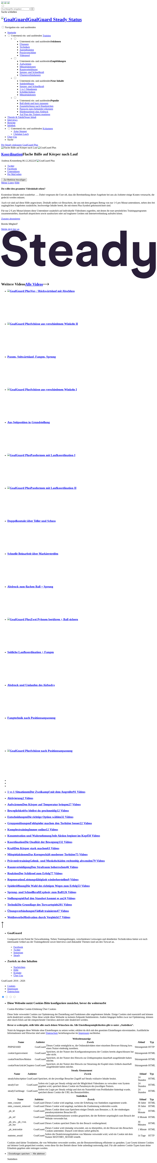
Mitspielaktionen (28, 66)
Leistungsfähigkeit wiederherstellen (42, 879)
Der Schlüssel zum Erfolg (34, 873)
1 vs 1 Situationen (28, 89)
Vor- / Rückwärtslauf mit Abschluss (53, 291)
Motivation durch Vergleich (38, 917)
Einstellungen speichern (19, 1154)
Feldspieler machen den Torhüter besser (49, 823)
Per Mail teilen (14, 174)
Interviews (12, 120)
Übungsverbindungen (30, 75)
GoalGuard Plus (30, 145)
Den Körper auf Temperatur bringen (44, 804)
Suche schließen (9, 12)
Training (47, 35)
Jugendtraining (27, 49)
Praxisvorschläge (28, 52)
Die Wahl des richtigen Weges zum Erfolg (48, 885)
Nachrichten (19, 967)
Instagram (18, 952)
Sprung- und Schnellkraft (32, 72)
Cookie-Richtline (15, 1009)
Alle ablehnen (39, 1154)
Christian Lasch (21, 134)
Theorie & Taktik (21, 117)
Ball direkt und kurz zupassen (34, 103)
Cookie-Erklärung (33, 1009)
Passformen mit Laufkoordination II (53, 488)
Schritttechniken (27, 92)
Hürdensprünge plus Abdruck (34, 111)
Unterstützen (13, 171)
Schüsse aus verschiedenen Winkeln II (54, 323)
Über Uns (12, 137)
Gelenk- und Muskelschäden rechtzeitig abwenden (56, 860)
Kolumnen (48, 128)
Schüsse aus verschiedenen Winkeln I (54, 389)
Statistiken (12, 1159)
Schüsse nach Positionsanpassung (52, 750)
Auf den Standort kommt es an (41, 898)
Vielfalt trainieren (38, 911)
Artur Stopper (20, 131)
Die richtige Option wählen (40, 817)
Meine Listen (7, 182)
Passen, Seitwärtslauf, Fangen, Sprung (31, 356)
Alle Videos (34, 284)
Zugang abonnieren (10, 218)
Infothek (11, 125)
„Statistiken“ (126, 1025)
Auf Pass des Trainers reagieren (35, 114)
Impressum (12, 988)
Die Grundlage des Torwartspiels (39, 904)
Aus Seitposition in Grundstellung (28, 422)
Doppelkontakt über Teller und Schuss (31, 520)
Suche (10, 139)
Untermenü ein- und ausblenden (26, 35)
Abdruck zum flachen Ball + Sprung (30, 586)
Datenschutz (13, 991)
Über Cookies (49, 1009)
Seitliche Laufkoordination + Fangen (30, 652)
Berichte (11, 122)
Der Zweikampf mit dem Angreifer (46, 791)
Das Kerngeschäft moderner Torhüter (47, 854)
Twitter (10, 166)
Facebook (12, 168)
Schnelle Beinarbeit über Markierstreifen (32, 553)
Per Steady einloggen (11, 145)
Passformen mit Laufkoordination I (53, 455)
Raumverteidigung (29, 69)
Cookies (11, 986)
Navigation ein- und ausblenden (20, 27)
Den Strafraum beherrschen (42, 867)
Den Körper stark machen (33, 848)
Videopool (25, 55)
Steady (16, 955)
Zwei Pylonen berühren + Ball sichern (54, 619)
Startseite (11, 32)
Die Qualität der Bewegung (39, 842)
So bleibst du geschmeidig (38, 810)
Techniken (25, 47)
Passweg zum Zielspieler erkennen (36, 109)
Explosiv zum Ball (41, 892)
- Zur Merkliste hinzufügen (14, 180)
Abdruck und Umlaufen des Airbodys (31, 685)
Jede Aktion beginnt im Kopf (53, 835)
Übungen (24, 44)
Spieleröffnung (27, 83)
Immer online (32, 829)
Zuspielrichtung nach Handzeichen (36, 106)
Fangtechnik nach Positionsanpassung (31, 717)
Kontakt (17, 972)
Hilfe (17, 182)
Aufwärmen (25, 64)
